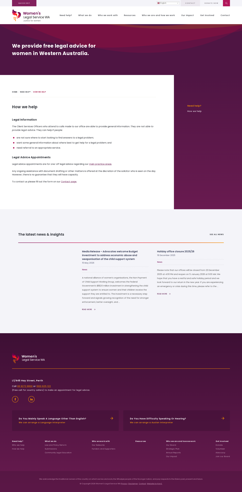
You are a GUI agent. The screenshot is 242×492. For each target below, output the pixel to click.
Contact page (68, 181)
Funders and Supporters (103, 449)
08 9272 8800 (25, 386)
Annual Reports (173, 452)
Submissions (51, 449)
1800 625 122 (43, 386)
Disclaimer (133, 483)
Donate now (211, 3)
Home (14, 92)
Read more (87, 309)
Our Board (171, 445)
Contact (190, 3)
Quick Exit (24, 3)
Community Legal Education (58, 452)
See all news (217, 234)
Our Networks (98, 445)
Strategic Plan (172, 449)
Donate (219, 445)
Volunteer (220, 449)
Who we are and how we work (158, 15)
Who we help (18, 445)
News (84, 269)
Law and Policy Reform (56, 445)
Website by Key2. (154, 483)
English (163, 3)
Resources (130, 15)
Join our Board (223, 456)
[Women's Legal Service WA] (31, 15)
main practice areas (100, 164)
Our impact (187, 15)
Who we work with (108, 15)
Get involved (207, 15)
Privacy (124, 483)
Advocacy (220, 452)
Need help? (66, 15)
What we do (85, 15)
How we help (194, 111)
